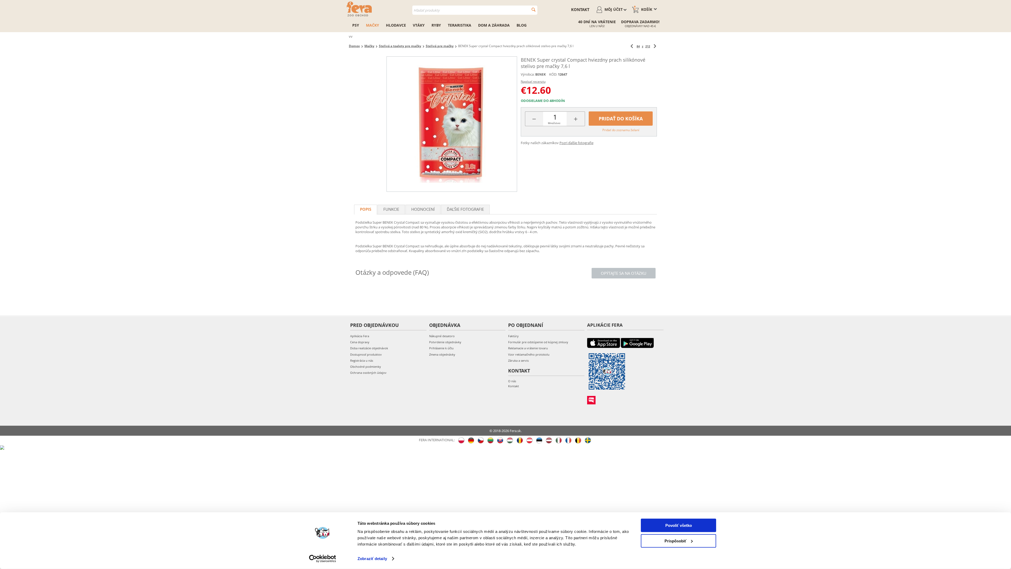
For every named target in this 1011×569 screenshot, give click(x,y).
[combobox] (474, 10)
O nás (512, 381)
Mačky (372, 25)
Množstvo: (554, 123)
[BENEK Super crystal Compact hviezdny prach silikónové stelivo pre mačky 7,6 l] (452, 124)
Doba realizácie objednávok (369, 348)
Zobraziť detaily (372, 558)
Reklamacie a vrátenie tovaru (528, 348)
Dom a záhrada (494, 25)
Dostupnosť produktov (366, 354)
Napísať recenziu (533, 81)
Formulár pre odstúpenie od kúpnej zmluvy (538, 342)
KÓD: (553, 74)
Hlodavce (396, 25)
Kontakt (580, 9)
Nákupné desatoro (442, 336)
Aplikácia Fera (359, 336)
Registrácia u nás (361, 360)
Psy (355, 25)
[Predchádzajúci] (631, 46)
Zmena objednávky (442, 354)
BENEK (540, 74)
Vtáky (419, 25)
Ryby (436, 25)
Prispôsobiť (675, 540)
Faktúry (513, 336)
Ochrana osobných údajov (368, 373)
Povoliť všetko (678, 525)
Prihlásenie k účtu (441, 348)
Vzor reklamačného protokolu (528, 354)
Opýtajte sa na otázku (623, 273)
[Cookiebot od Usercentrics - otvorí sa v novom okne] (323, 559)
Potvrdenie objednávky (445, 342)
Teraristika (459, 25)
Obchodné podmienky (365, 367)
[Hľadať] (533, 10)
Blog (522, 25)
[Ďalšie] (655, 46)
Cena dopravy (359, 342)
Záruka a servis (518, 360)
